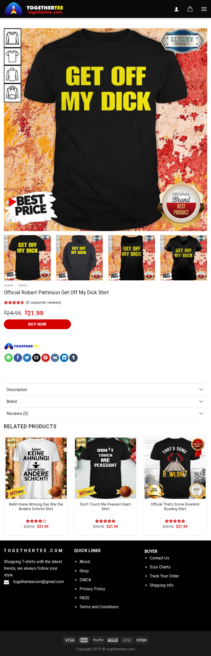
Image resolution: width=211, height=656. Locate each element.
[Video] (11, 221)
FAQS (85, 597)
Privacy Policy (92, 588)
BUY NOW (37, 324)
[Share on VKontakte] (55, 358)
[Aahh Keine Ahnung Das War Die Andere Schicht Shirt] (36, 468)
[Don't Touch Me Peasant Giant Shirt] (105, 468)
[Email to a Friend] (36, 358)
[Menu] (204, 9)
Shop (84, 570)
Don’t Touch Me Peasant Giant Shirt (105, 506)
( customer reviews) (43, 302)
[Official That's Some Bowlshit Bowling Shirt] (175, 468)
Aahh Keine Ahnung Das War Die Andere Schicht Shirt (36, 506)
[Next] (196, 129)
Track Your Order (164, 576)
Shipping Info (162, 585)
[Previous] (14, 129)
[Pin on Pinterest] (45, 358)
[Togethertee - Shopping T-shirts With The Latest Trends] (42, 9)
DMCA (85, 579)
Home (8, 285)
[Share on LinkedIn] (64, 358)
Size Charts (160, 567)
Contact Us (159, 558)
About (85, 561)
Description (16, 389)
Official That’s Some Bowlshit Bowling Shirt (175, 506)
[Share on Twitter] (27, 358)
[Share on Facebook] (18, 358)
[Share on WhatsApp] (8, 358)
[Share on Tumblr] (73, 358)
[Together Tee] (21, 346)
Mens (23, 285)
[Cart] (190, 9)
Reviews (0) (17, 413)
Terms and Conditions (99, 606)
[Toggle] (201, 390)
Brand (11, 401)
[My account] (176, 9)
